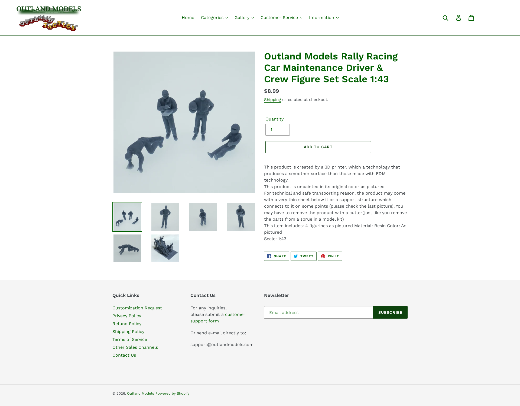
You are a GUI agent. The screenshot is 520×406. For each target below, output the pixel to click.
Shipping (272, 99)
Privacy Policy (126, 315)
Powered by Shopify (172, 393)
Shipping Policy (128, 331)
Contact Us (124, 355)
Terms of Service (129, 339)
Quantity (274, 119)
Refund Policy (126, 323)
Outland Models (140, 393)
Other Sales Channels (135, 347)
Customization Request (137, 307)
